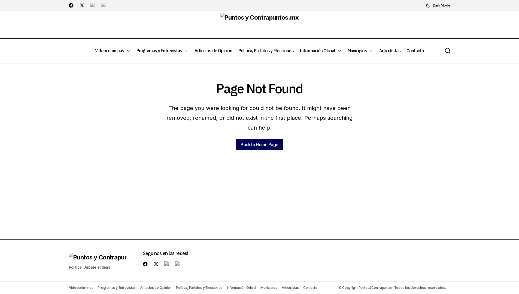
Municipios (268, 288)
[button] (438, 5)
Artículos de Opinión (156, 288)
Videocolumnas (81, 288)
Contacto (310, 288)
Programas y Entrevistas (116, 288)
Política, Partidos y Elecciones (199, 288)
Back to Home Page (259, 144)
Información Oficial (241, 288)
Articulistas (290, 288)
